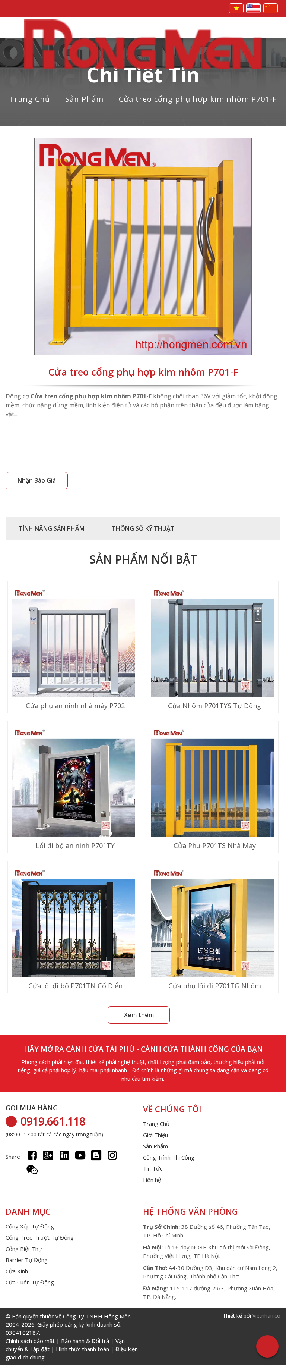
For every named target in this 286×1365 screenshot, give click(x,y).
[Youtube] (80, 1155)
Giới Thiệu (155, 1135)
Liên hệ (152, 1179)
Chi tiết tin (143, 74)
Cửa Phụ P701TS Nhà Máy (215, 845)
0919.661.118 (52, 1121)
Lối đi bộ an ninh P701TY (75, 845)
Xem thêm (139, 1015)
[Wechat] (32, 1170)
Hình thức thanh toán (82, 1349)
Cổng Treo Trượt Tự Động (40, 1237)
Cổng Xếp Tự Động (30, 1226)
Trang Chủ (29, 99)
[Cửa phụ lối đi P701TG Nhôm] (212, 929)
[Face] (32, 1155)
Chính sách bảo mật (30, 1340)
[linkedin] (64, 1155)
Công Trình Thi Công (168, 1157)
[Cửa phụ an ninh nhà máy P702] (73, 649)
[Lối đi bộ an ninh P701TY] (73, 789)
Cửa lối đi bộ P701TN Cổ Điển (75, 985)
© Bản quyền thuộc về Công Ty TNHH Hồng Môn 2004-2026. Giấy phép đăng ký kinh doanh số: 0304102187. (72, 1336)
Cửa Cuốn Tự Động (30, 1282)
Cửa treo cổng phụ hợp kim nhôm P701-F (198, 99)
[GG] (48, 1155)
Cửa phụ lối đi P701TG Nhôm (214, 985)
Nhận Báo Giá (37, 480)
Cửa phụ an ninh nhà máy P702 (75, 705)
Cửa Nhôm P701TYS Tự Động (214, 705)
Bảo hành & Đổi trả (85, 1340)
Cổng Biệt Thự (24, 1248)
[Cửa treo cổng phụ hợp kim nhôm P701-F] (143, 247)
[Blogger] (96, 1155)
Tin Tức (152, 1168)
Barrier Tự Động (27, 1260)
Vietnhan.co (266, 1315)
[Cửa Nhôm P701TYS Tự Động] (212, 649)
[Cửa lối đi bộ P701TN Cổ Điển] (73, 929)
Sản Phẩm (84, 99)
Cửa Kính (17, 1271)
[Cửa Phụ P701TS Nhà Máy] (212, 789)
